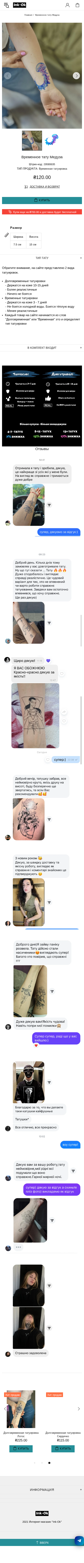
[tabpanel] (21, 1425)
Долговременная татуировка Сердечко (63, 1434)
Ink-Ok (19, 5)
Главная (28, 15)
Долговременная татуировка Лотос (21, 1434)
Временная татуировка (53, 168)
